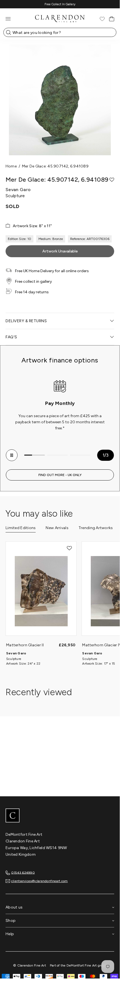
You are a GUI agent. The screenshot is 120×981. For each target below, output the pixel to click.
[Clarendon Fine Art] (60, 816)
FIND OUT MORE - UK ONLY (60, 475)
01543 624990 (23, 872)
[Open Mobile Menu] (8, 18)
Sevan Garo (16, 653)
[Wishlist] (102, 18)
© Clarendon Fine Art (29, 965)
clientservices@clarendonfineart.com (39, 881)
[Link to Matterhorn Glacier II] (41, 591)
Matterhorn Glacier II (25, 645)
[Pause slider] (12, 455)
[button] (111, 179)
